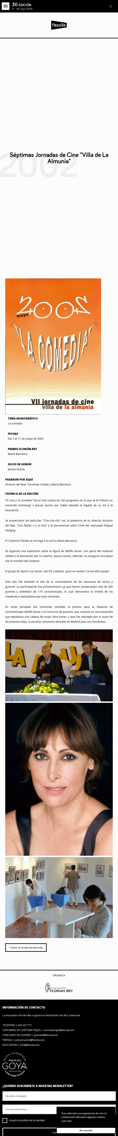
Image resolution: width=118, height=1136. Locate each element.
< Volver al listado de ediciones (26, 947)
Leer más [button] (66, 1121)
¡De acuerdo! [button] (86, 1130)
